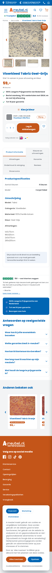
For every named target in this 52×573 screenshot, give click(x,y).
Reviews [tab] (37, 165)
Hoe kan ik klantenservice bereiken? (23, 351)
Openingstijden (9, 474)
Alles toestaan (16, 559)
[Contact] (44, 3)
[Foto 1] (8, 63)
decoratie (15, 20)
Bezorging (7, 479)
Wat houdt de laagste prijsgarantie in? (23, 372)
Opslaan (35, 559)
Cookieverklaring (13, 566)
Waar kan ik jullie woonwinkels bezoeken (20, 334)
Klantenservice (9, 464)
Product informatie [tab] (14, 152)
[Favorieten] (40, 10)
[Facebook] (4, 457)
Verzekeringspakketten (13, 495)
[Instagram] (9, 457)
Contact (6, 469)
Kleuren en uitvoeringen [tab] (37, 152)
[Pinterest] (20, 457)
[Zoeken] (35, 10)
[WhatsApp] (48, 3)
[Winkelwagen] (46, 10)
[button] (26, 39)
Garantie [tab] (38, 159)
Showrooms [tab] (14, 171)
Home (5, 20)
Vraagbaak (8, 500)
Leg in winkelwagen (28, 128)
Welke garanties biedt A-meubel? (22, 343)
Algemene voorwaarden (32, 566)
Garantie (7, 484)
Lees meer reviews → (11, 293)
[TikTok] (15, 457)
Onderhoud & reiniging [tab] (14, 165)
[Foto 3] (33, 63)
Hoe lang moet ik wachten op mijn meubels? (22, 361)
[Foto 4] (45, 63)
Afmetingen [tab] (14, 159)
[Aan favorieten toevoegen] (44, 126)
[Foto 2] (20, 63)
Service (6, 489)
